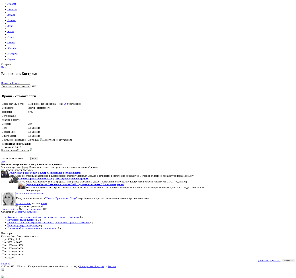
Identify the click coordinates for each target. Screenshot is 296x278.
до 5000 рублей (12, 239)
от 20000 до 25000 (13, 251)
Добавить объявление (26, 211)
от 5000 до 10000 (13, 242)
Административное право (29, 193)
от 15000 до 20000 (13, 248)
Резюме (16, 83)
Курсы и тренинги (33, 209)
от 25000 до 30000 (13, 254)
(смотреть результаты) (269, 260)
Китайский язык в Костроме (22, 219)
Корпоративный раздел (91, 266)
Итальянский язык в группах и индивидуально (32, 228)
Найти (33, 86)
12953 (44, 203)
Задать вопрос (23, 203)
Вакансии (6, 83)
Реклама (112, 266)
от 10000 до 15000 (13, 245)
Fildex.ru (5, 263)
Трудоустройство (10, 209)
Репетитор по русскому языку (23, 225)
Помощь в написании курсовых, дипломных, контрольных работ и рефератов (48, 222)
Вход (3, 67)
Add (3, 161)
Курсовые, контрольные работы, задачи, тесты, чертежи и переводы (43, 217)
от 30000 (9, 257)
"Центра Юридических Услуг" (61, 198)
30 (65, 103)
